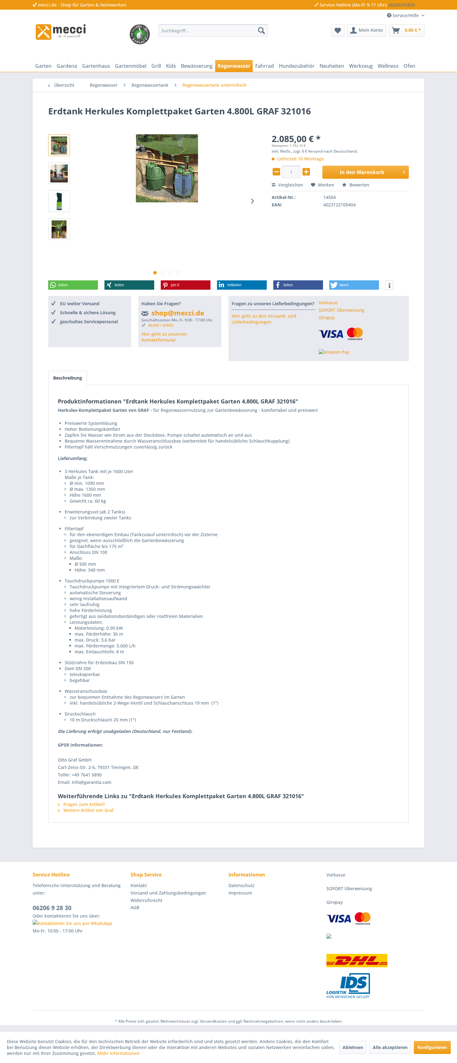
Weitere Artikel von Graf (87, 810)
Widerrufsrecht (146, 900)
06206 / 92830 (160, 325)
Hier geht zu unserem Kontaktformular (164, 337)
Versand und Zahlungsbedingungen (168, 893)
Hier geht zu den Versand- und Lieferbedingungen (264, 319)
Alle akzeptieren (390, 1047)
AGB (135, 907)
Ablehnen (353, 1047)
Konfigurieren (432, 1047)
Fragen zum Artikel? (83, 804)
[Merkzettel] (337, 30)
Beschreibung (67, 378)
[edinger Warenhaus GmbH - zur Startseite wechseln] (60, 32)
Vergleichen (290, 185)
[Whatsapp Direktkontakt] (80, 923)
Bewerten (358, 185)
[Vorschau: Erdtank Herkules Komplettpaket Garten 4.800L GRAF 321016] (59, 145)
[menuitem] (213, 30)
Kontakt (139, 885)
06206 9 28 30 (52, 908)
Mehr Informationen (118, 1053)
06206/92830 (402, 5)
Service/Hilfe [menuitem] (405, 15)
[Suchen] (261, 30)
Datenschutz (241, 885)
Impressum (240, 893)
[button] (73, 285)
